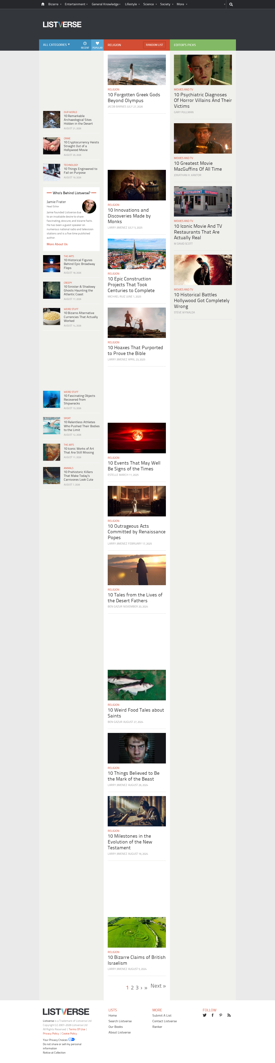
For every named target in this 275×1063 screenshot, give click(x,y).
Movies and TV (183, 89)
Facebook (213, 1016)
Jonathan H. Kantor (187, 175)
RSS (229, 1016)
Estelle (113, 475)
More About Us (57, 244)
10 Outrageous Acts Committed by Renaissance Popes (136, 532)
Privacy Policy (51, 1033)
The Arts (69, 256)
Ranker (157, 1027)
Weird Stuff (71, 309)
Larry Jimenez (117, 227)
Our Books (116, 1027)
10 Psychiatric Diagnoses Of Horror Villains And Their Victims (203, 100)
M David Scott (183, 243)
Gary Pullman (184, 112)
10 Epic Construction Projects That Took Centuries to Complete (131, 285)
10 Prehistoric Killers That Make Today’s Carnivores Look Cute (78, 475)
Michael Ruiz (116, 296)
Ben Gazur (115, 606)
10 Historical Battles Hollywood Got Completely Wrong (202, 300)
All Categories (55, 45)
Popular (97, 48)
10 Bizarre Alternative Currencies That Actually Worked (81, 316)
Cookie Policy (69, 1033)
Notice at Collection (54, 1052)
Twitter (205, 1016)
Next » (158, 986)
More (180, 4)
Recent (85, 48)
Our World (70, 112)
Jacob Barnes (117, 106)
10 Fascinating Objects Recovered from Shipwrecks (79, 399)
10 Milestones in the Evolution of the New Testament (130, 842)
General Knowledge (105, 4)
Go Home (43, 4)
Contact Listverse (164, 1021)
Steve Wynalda (184, 312)
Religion (113, 89)
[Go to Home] (60, 39)
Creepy (68, 283)
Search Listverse (120, 1021)
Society (165, 4)
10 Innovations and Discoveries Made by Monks (129, 216)
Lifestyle (131, 4)
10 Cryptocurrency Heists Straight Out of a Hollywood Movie (81, 146)
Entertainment (75, 4)
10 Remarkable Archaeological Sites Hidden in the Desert (78, 119)
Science (148, 4)
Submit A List (162, 1015)
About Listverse (120, 1032)
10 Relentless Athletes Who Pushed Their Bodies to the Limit (82, 426)
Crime (67, 138)
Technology (71, 165)
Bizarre (53, 4)
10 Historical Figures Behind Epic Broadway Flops (79, 264)
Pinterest (221, 1016)
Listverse (48, 1021)
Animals (68, 468)
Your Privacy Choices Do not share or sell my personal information (62, 1044)
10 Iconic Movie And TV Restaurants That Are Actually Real (198, 232)
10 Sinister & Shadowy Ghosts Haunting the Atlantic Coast (79, 290)
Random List (154, 45)
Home (113, 1015)
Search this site (231, 4)
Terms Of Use (77, 1029)
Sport (67, 418)
